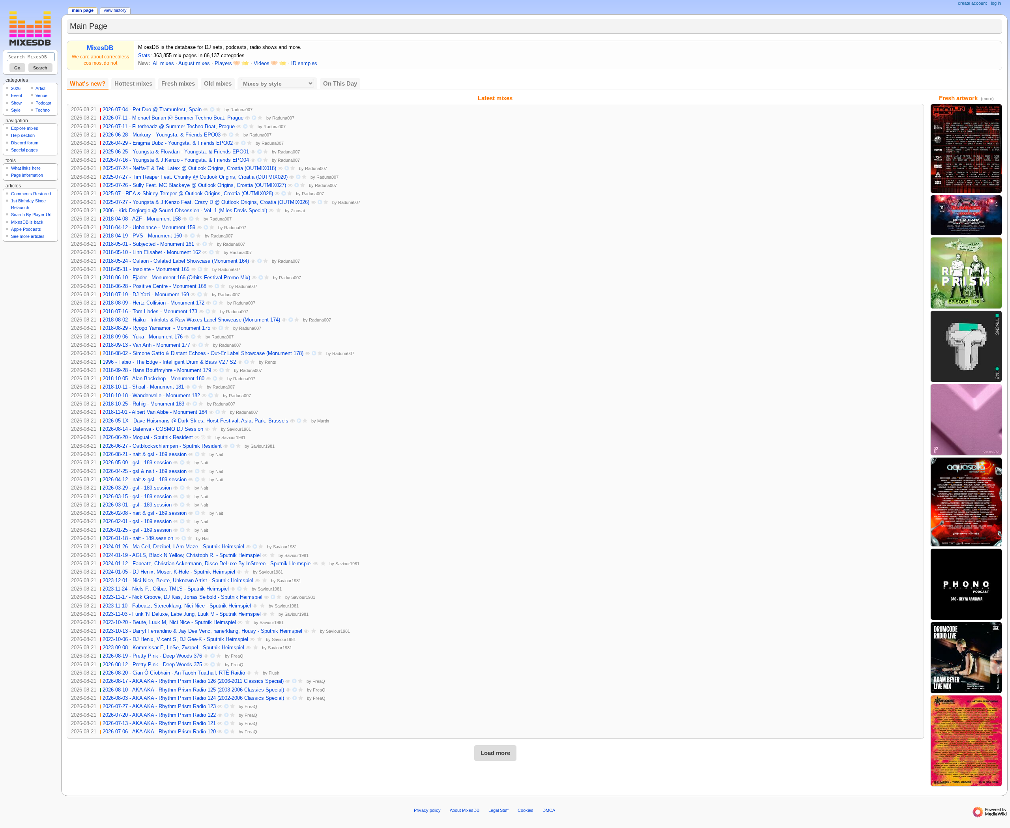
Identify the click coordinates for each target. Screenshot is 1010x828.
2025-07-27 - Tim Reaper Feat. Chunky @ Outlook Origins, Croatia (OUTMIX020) (195, 177)
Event (16, 95)
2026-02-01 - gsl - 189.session (137, 521)
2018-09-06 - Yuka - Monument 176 (143, 337)
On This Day (340, 83)
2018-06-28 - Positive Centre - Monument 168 (154, 286)
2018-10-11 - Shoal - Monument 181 (143, 387)
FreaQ (237, 656)
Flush (274, 673)
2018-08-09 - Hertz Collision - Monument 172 (153, 303)
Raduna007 (241, 109)
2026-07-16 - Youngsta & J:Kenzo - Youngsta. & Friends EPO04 (176, 160)
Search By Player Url (31, 214)
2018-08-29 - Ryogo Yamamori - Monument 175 (156, 328)
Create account (972, 3)
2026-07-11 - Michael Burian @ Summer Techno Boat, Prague (173, 118)
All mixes (163, 63)
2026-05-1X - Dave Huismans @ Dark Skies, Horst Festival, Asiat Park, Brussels (195, 421)
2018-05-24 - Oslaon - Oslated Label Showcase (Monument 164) (176, 261)
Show (16, 103)
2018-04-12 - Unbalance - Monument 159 (149, 227)
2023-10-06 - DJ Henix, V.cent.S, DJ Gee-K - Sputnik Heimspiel (175, 639)
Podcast (43, 103)
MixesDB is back (27, 222)
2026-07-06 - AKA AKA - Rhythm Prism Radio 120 (159, 732)
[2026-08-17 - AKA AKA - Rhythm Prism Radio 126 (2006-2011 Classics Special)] (966, 272)
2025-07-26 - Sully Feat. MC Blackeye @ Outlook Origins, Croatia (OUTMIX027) (194, 185)
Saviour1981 (239, 429)
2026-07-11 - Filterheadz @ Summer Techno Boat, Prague (169, 126)
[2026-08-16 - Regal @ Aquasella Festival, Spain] (966, 502)
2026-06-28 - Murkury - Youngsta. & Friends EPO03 (162, 135)
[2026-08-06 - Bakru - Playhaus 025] (966, 419)
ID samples (304, 63)
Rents (270, 362)
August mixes (194, 63)
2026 (16, 88)
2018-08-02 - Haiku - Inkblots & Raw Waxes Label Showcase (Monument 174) (191, 320)
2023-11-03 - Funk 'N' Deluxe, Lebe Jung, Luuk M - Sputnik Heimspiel (182, 614)
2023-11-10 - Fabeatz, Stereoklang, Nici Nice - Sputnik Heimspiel (177, 606)
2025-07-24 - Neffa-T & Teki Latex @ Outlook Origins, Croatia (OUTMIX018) (189, 168)
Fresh (178, 83)
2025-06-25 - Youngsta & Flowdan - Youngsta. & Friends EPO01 (176, 152)
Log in (996, 3)
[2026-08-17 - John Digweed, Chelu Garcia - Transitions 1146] (966, 346)
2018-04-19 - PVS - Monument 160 (142, 236)
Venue (41, 95)
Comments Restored (31, 193)
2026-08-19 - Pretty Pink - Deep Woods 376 (152, 656)
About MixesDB (464, 810)
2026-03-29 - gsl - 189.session (137, 488)
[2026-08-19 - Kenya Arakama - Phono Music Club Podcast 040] (966, 584)
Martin (323, 421)
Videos (261, 63)
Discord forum (24, 142)
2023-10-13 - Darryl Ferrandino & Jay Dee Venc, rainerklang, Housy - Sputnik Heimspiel (202, 631)
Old (218, 83)
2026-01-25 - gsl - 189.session (137, 530)
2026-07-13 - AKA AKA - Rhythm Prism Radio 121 (159, 723)
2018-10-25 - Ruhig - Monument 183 (143, 404)
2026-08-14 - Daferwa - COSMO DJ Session (153, 429)
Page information (27, 175)
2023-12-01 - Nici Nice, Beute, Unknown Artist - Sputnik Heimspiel (178, 580)
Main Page (83, 10)
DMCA (548, 810)
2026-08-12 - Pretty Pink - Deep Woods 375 (152, 664)
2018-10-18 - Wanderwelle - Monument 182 (151, 395)
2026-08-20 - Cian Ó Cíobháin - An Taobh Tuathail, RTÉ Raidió (174, 673)
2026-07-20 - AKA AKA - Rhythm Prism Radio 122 (159, 715)
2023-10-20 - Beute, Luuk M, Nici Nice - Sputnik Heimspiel (169, 622)
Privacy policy (427, 810)
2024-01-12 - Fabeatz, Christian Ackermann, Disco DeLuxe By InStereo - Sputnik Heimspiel (207, 563)
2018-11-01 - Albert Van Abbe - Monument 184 (155, 412)
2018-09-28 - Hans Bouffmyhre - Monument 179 (157, 370)
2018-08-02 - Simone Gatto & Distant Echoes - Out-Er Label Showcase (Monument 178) (203, 353)
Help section (23, 135)
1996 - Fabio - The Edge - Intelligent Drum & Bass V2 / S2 (169, 362)
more (987, 98)
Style (16, 110)
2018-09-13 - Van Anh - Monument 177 (146, 345)
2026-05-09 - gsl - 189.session (137, 462)
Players (223, 63)
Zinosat (298, 210)
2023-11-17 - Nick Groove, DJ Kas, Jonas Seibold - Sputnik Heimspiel (182, 597)
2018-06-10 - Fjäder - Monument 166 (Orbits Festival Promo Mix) (176, 277)
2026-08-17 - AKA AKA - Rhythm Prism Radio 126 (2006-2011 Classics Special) (193, 681)
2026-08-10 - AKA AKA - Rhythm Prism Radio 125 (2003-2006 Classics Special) (193, 690)
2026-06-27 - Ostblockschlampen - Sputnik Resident (162, 446)
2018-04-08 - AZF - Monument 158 (142, 219)
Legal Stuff (498, 810)
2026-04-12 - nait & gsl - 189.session (145, 479)
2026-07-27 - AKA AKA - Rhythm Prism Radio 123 (159, 706)
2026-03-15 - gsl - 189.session (137, 496)
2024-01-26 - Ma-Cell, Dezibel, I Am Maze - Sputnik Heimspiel (173, 547)
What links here (26, 168)
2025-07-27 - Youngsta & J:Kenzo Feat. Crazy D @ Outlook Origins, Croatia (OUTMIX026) (206, 202)
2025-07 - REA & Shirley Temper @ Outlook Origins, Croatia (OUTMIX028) (188, 193)
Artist (40, 88)
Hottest (133, 83)
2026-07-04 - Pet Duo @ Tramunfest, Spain (152, 109)
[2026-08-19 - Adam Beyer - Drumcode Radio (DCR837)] (966, 657)
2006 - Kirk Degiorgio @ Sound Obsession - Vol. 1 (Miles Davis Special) (185, 210)
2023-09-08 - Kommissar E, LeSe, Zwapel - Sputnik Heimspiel (173, 647)
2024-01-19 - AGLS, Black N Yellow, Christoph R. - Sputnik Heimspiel (182, 555)
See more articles (28, 236)
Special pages (24, 150)
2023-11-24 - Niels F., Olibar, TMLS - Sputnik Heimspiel (166, 589)
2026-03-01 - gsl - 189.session (137, 505)
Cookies (525, 810)
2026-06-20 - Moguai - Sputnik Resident (148, 437)
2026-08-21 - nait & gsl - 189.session (145, 454)
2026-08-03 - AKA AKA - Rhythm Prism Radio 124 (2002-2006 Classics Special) (193, 698)
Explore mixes (24, 128)
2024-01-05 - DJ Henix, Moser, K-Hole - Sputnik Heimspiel (169, 572)
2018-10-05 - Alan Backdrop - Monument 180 (153, 378)
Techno (43, 110)
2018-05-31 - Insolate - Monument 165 (146, 269)
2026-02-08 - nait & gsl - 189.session (145, 513)
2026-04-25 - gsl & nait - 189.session (145, 471)
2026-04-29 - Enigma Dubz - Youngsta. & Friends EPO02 (168, 143)
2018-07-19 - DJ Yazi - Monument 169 (146, 294)
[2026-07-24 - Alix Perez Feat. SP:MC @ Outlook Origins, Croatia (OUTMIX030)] (966, 740)
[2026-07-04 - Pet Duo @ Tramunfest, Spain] (966, 148)
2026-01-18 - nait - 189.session (138, 538)
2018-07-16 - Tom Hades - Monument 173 (150, 311)
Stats (144, 55)
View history (115, 10)
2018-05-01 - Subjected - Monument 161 (148, 244)
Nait (219, 454)
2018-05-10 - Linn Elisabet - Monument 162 (152, 252)
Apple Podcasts (26, 229)
